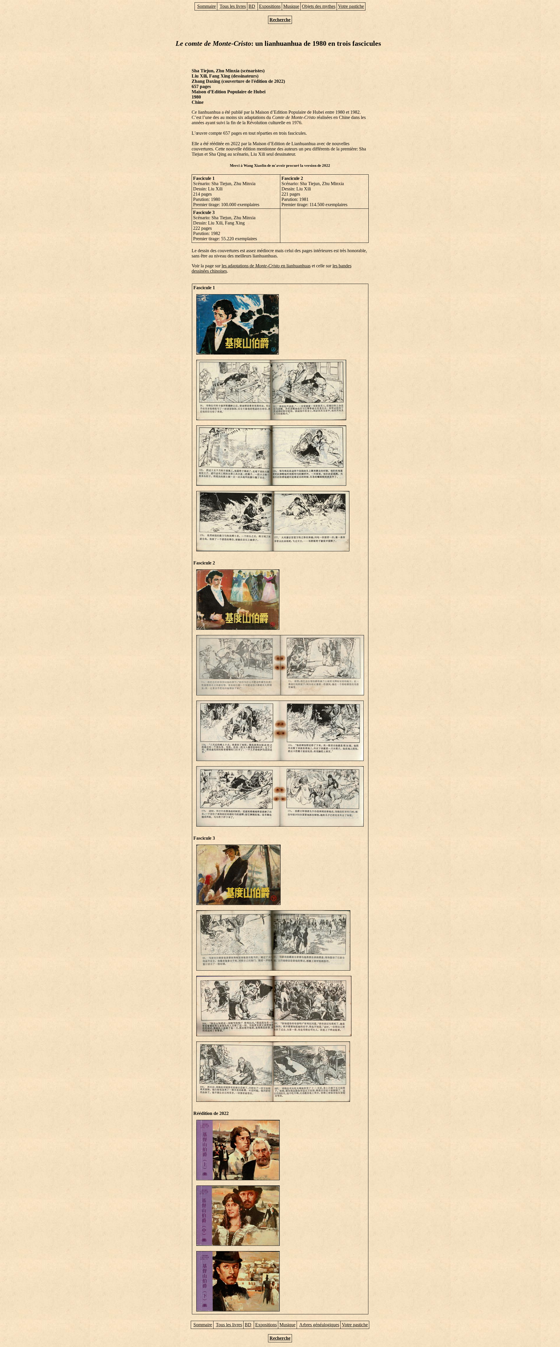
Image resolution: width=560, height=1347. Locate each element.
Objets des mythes (318, 6)
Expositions (270, 6)
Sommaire (206, 6)
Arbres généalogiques (319, 1324)
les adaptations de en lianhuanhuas (266, 265)
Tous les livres (233, 6)
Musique (291, 6)
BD (252, 6)
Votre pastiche (351, 6)
